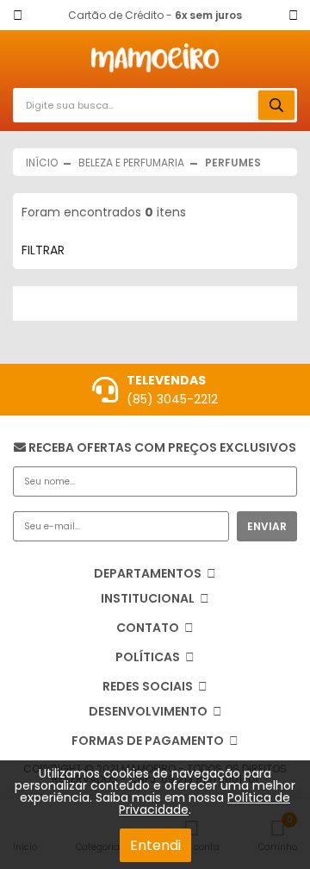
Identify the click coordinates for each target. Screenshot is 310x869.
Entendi (155, 845)
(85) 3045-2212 (172, 399)
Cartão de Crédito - (155, 15)
